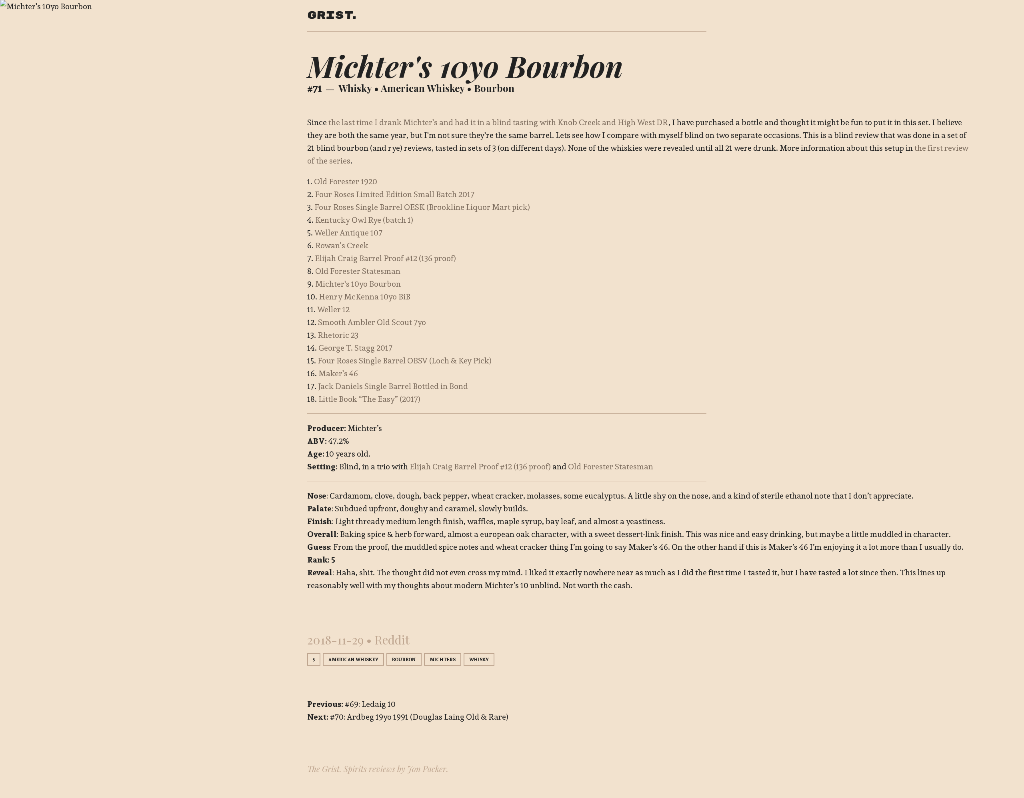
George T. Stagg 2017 (355, 347)
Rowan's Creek (341, 245)
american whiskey (422, 88)
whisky (355, 88)
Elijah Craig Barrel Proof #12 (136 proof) (385, 258)
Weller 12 (333, 309)
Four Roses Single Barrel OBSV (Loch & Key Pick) (405, 360)
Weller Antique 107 (348, 232)
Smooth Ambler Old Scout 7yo (372, 322)
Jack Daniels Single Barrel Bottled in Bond (393, 386)
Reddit (392, 640)
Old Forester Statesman (357, 271)
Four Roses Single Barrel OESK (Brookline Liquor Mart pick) (422, 207)
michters (443, 659)
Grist (330, 15)
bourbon (494, 88)
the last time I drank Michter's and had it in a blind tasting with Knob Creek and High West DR (498, 122)
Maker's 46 (338, 373)
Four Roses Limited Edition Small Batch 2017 (394, 194)
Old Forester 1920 (345, 181)
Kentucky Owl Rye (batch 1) (364, 219)
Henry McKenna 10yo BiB (364, 296)
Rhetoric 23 (338, 335)
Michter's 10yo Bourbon (358, 283)
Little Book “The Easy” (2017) (369, 399)
